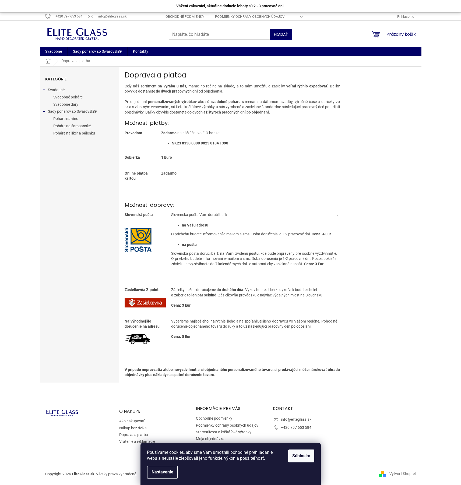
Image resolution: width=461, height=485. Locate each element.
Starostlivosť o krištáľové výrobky (223, 432)
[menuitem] (53, 51)
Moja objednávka (210, 439)
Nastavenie (162, 472)
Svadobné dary (65, 104)
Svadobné (56, 90)
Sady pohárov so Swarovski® (72, 111)
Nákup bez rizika (133, 428)
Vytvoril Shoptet (402, 474)
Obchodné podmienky (185, 17)
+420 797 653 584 (296, 427)
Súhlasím (301, 455)
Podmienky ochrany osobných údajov (249, 17)
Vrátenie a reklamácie (137, 441)
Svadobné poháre (68, 97)
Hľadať (281, 34)
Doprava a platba (133, 435)
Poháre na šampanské (72, 126)
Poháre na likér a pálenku (74, 133)
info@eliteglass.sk (296, 419)
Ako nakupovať (132, 421)
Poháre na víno (65, 118)
